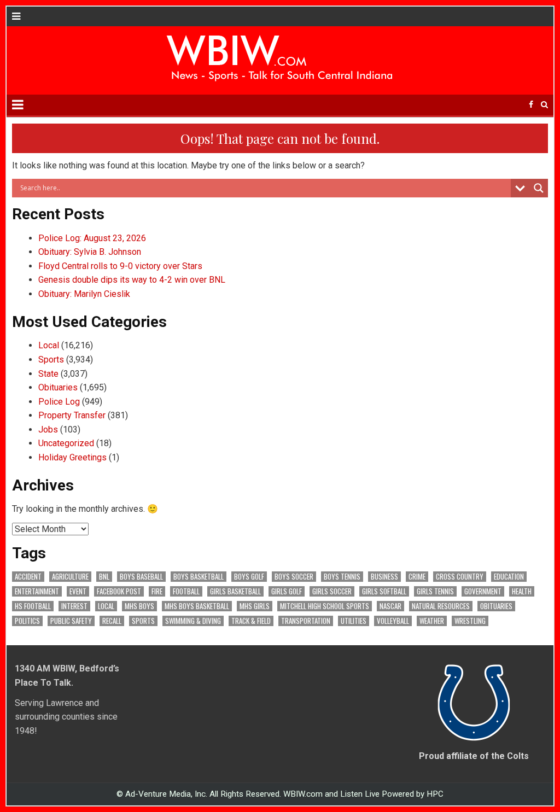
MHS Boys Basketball (197, 606)
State (48, 374)
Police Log (59, 401)
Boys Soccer (294, 576)
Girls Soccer (332, 591)
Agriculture (70, 576)
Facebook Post (119, 591)
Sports (51, 359)
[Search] (544, 105)
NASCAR (390, 606)
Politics (27, 621)
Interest (74, 606)
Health (522, 591)
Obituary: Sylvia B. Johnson (89, 252)
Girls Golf (286, 591)
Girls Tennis (435, 591)
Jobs (48, 429)
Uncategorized (66, 443)
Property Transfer (72, 415)
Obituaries (58, 387)
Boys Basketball (198, 576)
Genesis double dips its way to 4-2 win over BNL (131, 279)
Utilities (353, 621)
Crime (417, 576)
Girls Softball (384, 591)
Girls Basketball (235, 591)
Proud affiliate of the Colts (474, 756)
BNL (104, 576)
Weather (431, 621)
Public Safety (71, 621)
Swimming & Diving (193, 621)
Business (384, 576)
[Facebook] (531, 105)
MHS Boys (139, 606)
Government (482, 591)
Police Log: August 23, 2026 (92, 238)
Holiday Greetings (72, 457)
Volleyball (393, 621)
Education (509, 576)
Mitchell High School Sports (324, 606)
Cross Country (459, 576)
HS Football (33, 606)
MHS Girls (255, 606)
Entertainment (37, 591)
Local (48, 345)
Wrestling (470, 621)
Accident (28, 576)
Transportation (305, 621)
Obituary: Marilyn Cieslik (84, 294)
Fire (156, 591)
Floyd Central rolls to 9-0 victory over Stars (120, 266)
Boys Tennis (342, 576)
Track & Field (251, 621)
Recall (111, 621)
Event (77, 591)
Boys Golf (249, 576)
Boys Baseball (141, 576)
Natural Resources (441, 606)
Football (186, 591)
